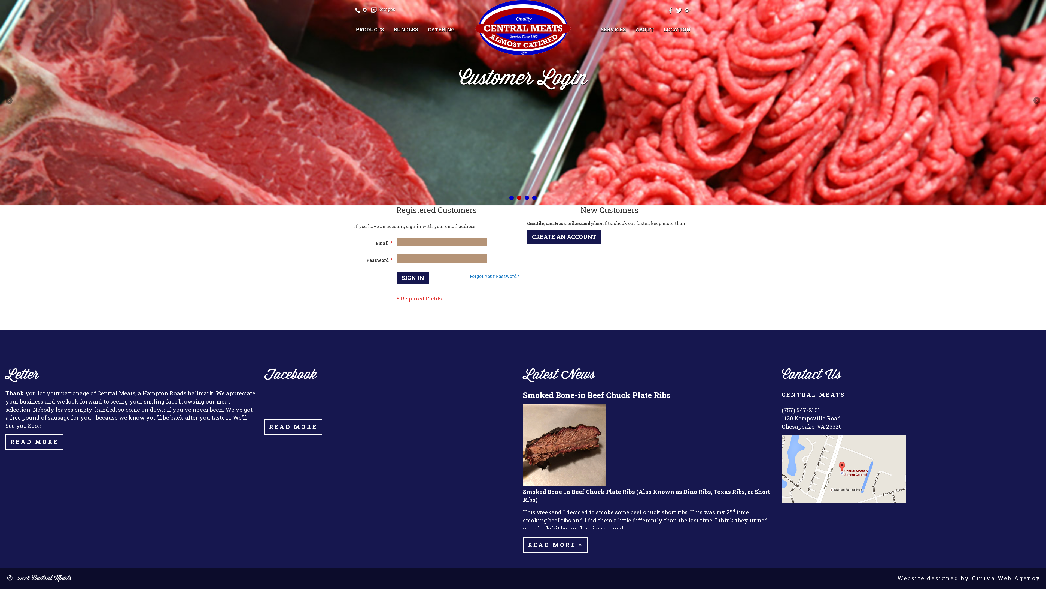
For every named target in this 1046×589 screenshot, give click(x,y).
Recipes (386, 9)
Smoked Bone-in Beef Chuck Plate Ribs (596, 395)
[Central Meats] (523, 27)
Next (1036, 101)
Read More (34, 442)
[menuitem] (369, 29)
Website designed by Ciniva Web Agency (969, 578)
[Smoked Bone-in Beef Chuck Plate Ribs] (564, 484)
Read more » (555, 545)
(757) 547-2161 (801, 410)
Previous (9, 101)
